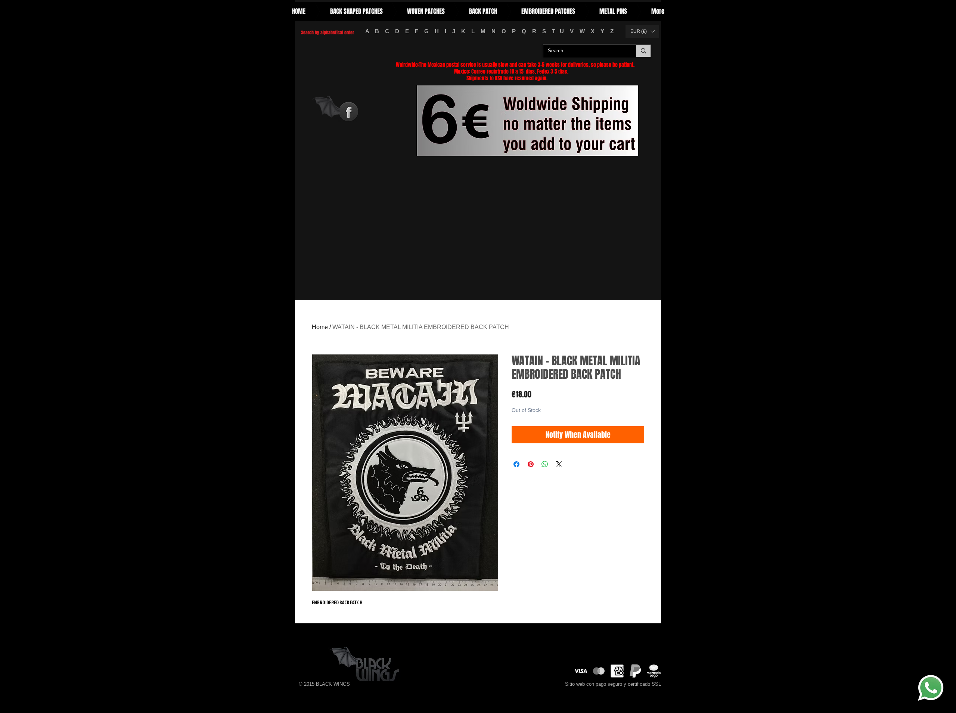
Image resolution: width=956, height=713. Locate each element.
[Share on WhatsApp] (544, 464)
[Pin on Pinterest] (530, 464)
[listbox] (642, 31)
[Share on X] (559, 464)
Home (320, 327)
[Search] (643, 51)
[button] (642, 31)
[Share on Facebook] (516, 464)
